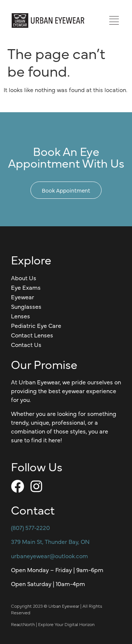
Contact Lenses (32, 335)
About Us (23, 278)
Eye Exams (26, 287)
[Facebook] (17, 486)
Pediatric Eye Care (36, 325)
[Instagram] (36, 486)
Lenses (20, 316)
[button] (114, 20)
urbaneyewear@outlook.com (49, 556)
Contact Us (26, 344)
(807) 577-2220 (30, 527)
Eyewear (22, 297)
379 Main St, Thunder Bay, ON (50, 541)
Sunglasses (26, 306)
